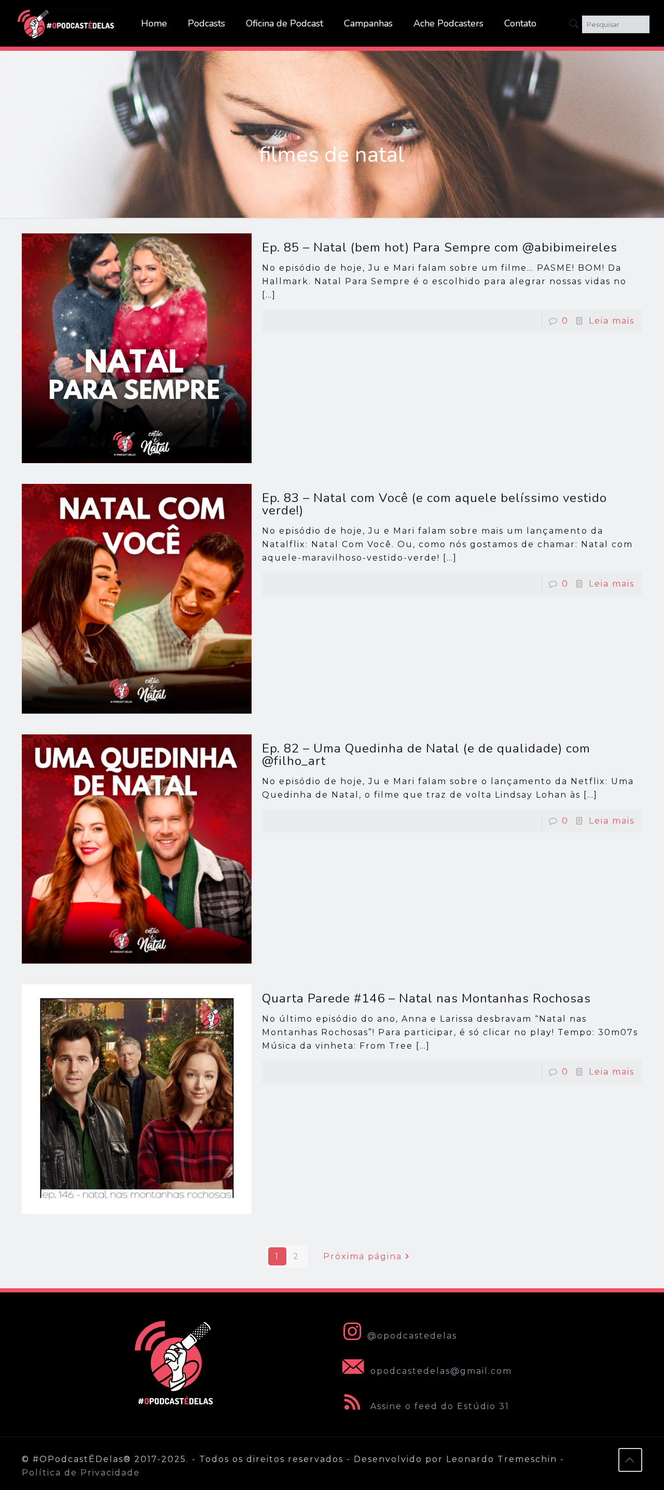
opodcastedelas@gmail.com (439, 1371)
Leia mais (611, 321)
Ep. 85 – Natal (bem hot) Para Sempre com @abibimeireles (439, 247)
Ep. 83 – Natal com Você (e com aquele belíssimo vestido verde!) (434, 504)
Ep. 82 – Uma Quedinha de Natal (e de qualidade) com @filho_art (426, 754)
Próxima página (362, 1256)
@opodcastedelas (412, 1336)
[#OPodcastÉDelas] (66, 23)
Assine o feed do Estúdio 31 (438, 1406)
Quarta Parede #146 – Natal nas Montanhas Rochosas (426, 998)
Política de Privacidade (81, 1473)
